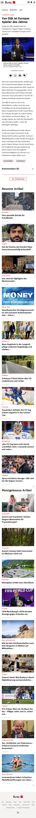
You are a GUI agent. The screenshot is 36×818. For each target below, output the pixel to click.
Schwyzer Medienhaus (23, 807)
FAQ (33, 802)
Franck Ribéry (8, 161)
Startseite (5, 10)
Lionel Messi (21, 161)
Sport (21, 10)
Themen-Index (10, 807)
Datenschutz (26, 805)
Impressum (17, 805)
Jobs (20, 802)
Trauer (15, 802)
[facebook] (20, 76)
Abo (3, 802)
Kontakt (4, 805)
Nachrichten (13, 10)
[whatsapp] (15, 76)
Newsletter (27, 802)
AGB (33, 805)
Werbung (8, 802)
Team (10, 805)
